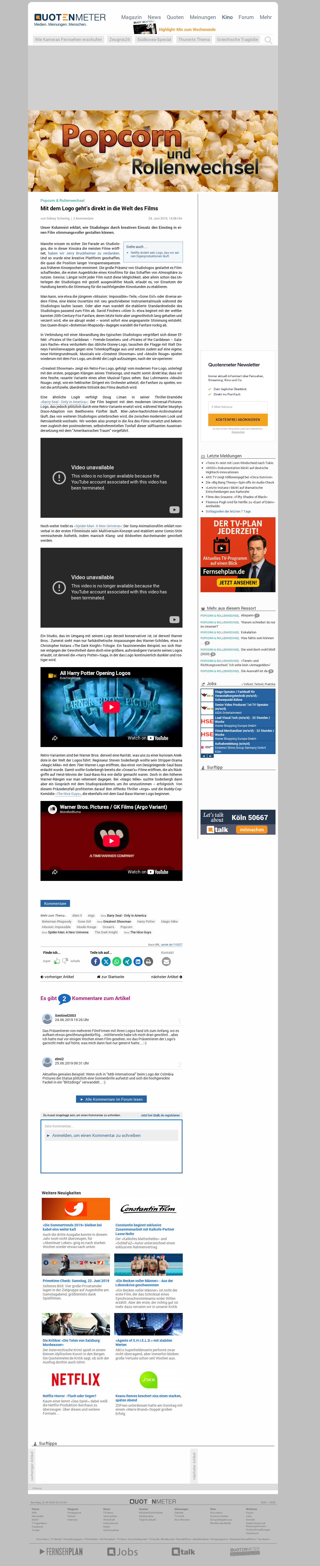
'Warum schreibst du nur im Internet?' (237, 624)
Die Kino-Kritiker (219, 1516)
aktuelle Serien (200, 1539)
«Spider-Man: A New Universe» (98, 526)
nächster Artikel (165, 976)
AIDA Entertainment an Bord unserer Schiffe (237, 696)
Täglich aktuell (147, 1519)
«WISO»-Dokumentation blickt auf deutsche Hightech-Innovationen (237, 470)
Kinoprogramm (219, 1539)
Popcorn (126, 927)
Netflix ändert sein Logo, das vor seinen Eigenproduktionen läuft (155, 254)
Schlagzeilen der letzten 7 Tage (228, 511)
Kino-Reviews (182, 1519)
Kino (227, 16)
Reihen (72, 1516)
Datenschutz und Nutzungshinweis (256, 1525)
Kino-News (216, 1512)
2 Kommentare (83, 218)
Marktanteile (146, 1516)
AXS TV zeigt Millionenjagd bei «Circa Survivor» (239, 477)
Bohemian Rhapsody (57, 921)
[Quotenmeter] (70, 20)
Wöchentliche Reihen (151, 1512)
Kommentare (55, 903)
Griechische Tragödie (237, 39)
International (110, 1523)
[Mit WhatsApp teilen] (116, 962)
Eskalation (228, 632)
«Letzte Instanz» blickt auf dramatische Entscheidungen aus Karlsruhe (234, 489)
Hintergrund (74, 1512)
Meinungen (203, 16)
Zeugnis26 (120, 39)
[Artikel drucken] (148, 962)
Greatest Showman (114, 921)
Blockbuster (167, 1539)
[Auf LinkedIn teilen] (137, 962)
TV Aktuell (56, 1539)
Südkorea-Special (154, 39)
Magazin (131, 16)
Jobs (249, 1516)
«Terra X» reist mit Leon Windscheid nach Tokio (239, 463)
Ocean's (108, 927)
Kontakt (250, 1519)
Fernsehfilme (183, 1539)
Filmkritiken (91, 1539)
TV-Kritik (179, 1516)
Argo (91, 915)
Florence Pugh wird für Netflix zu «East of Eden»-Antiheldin (240, 504)
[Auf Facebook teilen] (95, 962)
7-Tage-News (39, 1523)
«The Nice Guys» (68, 793)
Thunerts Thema (194, 39)
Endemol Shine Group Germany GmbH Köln (240, 748)
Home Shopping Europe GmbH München (242, 722)
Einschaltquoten (137, 1539)
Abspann (229, 615)
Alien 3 (77, 915)
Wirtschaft (109, 1519)
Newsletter (38, 1516)
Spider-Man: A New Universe (65, 932)
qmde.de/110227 (171, 944)
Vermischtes (110, 1516)
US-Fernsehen (111, 1530)
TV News (122, 1539)
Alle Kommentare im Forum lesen (111, 1099)
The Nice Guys (137, 932)
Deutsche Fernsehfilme (243, 1539)
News (154, 16)
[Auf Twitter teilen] (106, 962)
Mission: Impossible (56, 927)
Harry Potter (146, 921)
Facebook (37, 1526)
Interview (73, 1519)
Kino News (43, 1539)
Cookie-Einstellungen (258, 1529)
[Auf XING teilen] (127, 962)
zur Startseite (112, 976)
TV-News (108, 1512)
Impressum (252, 1533)
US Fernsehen (107, 1539)
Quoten (175, 16)
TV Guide (154, 1539)
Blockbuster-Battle (220, 1523)
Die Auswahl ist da (236, 671)
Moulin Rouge (86, 927)
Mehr (266, 16)
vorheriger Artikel (59, 976)
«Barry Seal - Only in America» (64, 402)
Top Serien (263, 1539)
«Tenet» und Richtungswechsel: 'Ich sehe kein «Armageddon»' (235, 663)
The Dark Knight (106, 932)
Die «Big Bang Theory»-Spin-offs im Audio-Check (240, 482)
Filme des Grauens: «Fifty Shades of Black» (237, 497)
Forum (246, 16)
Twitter (36, 1530)
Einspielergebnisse (221, 1519)
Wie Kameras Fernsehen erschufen (68, 39)
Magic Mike (169, 921)
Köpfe (106, 1526)
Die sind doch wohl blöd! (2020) (237, 651)
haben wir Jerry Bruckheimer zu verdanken (83, 253)
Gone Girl (84, 921)
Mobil (35, 1519)
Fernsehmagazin (73, 1539)
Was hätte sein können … (237, 640)
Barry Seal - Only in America (123, 915)
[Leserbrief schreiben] (166, 962)
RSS (34, 1512)
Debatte (178, 1512)
